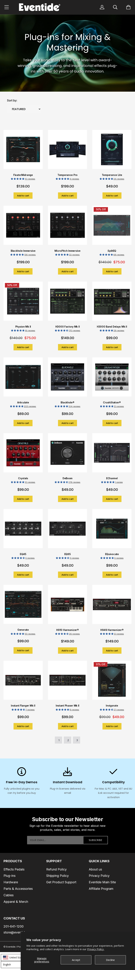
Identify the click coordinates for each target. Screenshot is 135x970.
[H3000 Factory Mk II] (67, 303)
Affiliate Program (101, 888)
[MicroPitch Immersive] (67, 227)
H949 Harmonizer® (112, 629)
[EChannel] (111, 455)
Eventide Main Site (102, 882)
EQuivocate (112, 554)
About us (95, 869)
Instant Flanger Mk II (23, 705)
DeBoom (67, 478)
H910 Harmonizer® (67, 629)
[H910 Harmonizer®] (67, 606)
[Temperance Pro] (67, 151)
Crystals (23, 478)
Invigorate (112, 705)
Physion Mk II (23, 326)
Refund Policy (56, 869)
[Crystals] (23, 455)
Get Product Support (61, 882)
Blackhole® (67, 402)
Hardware (11, 882)
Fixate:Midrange (23, 174)
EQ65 (67, 554)
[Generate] (23, 606)
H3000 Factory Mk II (67, 326)
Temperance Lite (112, 174)
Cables (9, 895)
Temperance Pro (67, 174)
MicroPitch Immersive (67, 250)
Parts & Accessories (18, 888)
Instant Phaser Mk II (67, 705)
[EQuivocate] (111, 531)
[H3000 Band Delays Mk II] (111, 303)
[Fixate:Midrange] (23, 151)
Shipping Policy (57, 875)
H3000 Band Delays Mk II (112, 326)
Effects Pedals (14, 869)
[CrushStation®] (111, 379)
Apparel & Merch (16, 901)
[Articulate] (23, 379)
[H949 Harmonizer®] (111, 606)
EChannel (112, 478)
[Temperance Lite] (111, 151)
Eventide (11, 946)
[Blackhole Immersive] (23, 227)
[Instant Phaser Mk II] (67, 682)
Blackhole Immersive (23, 250)
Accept (76, 960)
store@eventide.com (19, 932)
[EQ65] (67, 531)
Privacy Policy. (95, 949)
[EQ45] (23, 531)
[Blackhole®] (67, 379)
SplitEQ (112, 250)
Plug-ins (9, 875)
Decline (110, 960)
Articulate (23, 402)
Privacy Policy (99, 875)
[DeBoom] (67, 455)
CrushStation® (112, 402)
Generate (23, 629)
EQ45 (23, 554)
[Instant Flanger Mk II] (23, 682)
